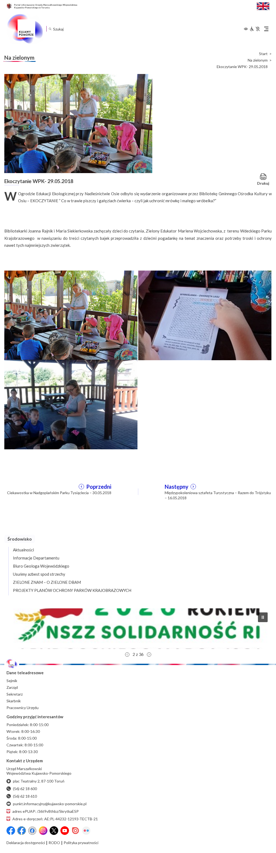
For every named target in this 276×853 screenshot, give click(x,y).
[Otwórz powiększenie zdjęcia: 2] (204, 314)
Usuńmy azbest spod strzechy (39, 574)
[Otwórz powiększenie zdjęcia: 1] (70, 314)
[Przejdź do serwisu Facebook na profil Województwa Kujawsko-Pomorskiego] (10, 830)
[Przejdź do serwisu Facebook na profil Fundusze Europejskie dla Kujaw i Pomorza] (21, 830)
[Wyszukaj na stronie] (50, 29)
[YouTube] (64, 830)
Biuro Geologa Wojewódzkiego (41, 566)
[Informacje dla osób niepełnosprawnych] (255, 29)
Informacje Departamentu (36, 557)
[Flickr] (86, 830)
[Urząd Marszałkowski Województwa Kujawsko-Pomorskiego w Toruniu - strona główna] (24, 29)
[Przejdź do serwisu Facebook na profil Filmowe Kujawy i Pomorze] (32, 830)
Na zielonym (258, 60)
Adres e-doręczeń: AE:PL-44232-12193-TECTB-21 (55, 819)
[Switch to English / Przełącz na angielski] (263, 5)
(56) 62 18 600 (25, 788)
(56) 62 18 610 (25, 796)
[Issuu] (75, 830)
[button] (138, 628)
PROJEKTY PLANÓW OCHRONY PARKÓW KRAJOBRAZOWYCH (72, 590)
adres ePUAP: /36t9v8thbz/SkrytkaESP (45, 811)
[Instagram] (43, 830)
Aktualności (23, 549)
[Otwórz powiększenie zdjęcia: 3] (70, 404)
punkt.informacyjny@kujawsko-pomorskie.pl (50, 803)
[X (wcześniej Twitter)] (54, 830)
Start (263, 54)
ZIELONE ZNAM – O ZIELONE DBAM (47, 582)
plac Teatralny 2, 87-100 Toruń (38, 781)
